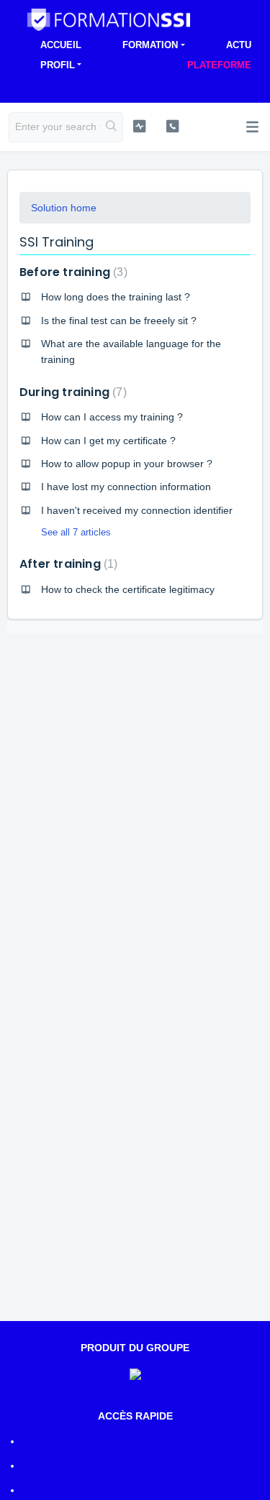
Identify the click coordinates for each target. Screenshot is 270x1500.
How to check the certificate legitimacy (128, 589)
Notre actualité (140, 1465)
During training (71, 392)
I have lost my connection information (126, 486)
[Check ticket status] (139, 126)
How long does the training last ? (115, 297)
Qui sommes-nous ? (141, 1441)
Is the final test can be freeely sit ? (119, 320)
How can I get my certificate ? (108, 440)
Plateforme (219, 65)
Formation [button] (150, 45)
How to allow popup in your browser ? (126, 463)
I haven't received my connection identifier (137, 510)
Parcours (140, 1490)
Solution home (63, 207)
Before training (71, 272)
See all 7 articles (76, 532)
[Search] (111, 127)
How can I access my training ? (112, 417)
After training (66, 564)
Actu (238, 45)
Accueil (60, 45)
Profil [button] (57, 65)
